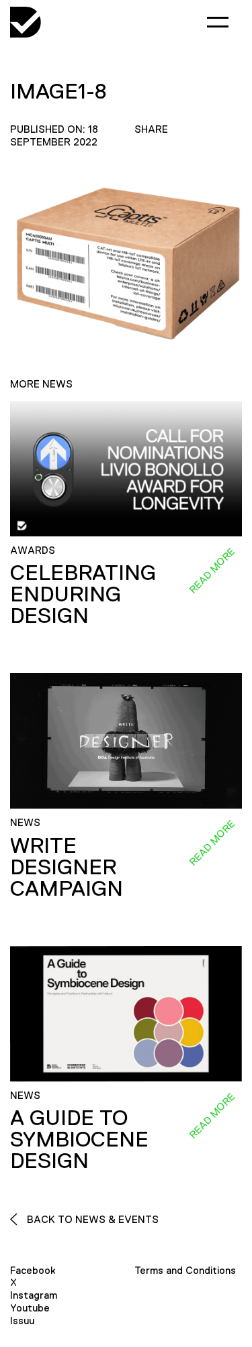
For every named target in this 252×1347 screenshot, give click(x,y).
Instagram (33, 1295)
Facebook (33, 1270)
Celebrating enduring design (83, 594)
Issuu (22, 1320)
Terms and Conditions (185, 1270)
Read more (212, 570)
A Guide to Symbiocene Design (79, 1139)
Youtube (30, 1307)
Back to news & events (91, 1219)
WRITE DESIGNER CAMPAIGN (66, 866)
